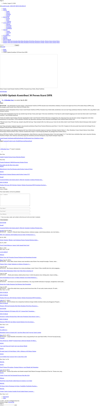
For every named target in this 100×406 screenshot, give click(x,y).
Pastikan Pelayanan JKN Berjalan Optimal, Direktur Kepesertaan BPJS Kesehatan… (21, 297)
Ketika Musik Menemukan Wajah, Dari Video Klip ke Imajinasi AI (16, 271)
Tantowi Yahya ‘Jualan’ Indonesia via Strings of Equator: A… (15, 264)
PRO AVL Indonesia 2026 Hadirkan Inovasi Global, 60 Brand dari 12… (18, 234)
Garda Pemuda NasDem (6, 138)
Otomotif (8, 32)
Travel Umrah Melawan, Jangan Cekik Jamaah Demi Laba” (15, 245)
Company (8, 21)
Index (4, 398)
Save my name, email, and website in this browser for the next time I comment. (21, 217)
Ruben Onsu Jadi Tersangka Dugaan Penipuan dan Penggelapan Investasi (18, 257)
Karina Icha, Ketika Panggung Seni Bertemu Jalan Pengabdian (15, 284)
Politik (7, 11)
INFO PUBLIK (7, 39)
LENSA (5, 36)
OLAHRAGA (6, 35)
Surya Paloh (40, 138)
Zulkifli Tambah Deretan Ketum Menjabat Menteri (12, 157)
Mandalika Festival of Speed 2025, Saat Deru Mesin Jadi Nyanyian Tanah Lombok (20, 332)
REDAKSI (6, 396)
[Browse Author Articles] (3, 147)
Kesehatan (8, 27)
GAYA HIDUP (7, 22)
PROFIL (5, 38)
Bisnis (7, 20)
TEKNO (5, 29)
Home (4, 8)
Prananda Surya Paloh (31, 138)
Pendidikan (9, 28)
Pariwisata (8, 25)
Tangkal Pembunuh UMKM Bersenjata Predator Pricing (14, 162)
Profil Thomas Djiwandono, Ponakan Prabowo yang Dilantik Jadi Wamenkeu (19, 367)
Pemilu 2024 (23, 138)
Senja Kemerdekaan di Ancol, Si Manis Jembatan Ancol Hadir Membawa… (19, 277)
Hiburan (8, 24)
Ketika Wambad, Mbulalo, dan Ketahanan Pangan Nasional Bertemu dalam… (19, 240)
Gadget (8, 31)
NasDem (18, 138)
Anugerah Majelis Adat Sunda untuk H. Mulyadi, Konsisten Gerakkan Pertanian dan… (21, 228)
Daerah (8, 15)
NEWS (5, 10)
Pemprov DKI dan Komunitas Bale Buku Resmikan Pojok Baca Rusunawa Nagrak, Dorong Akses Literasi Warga (31, 41)
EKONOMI (6, 17)
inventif (14, 138)
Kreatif (8, 18)
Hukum (8, 13)
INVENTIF (11, 402)
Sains (7, 34)
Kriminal (8, 14)
